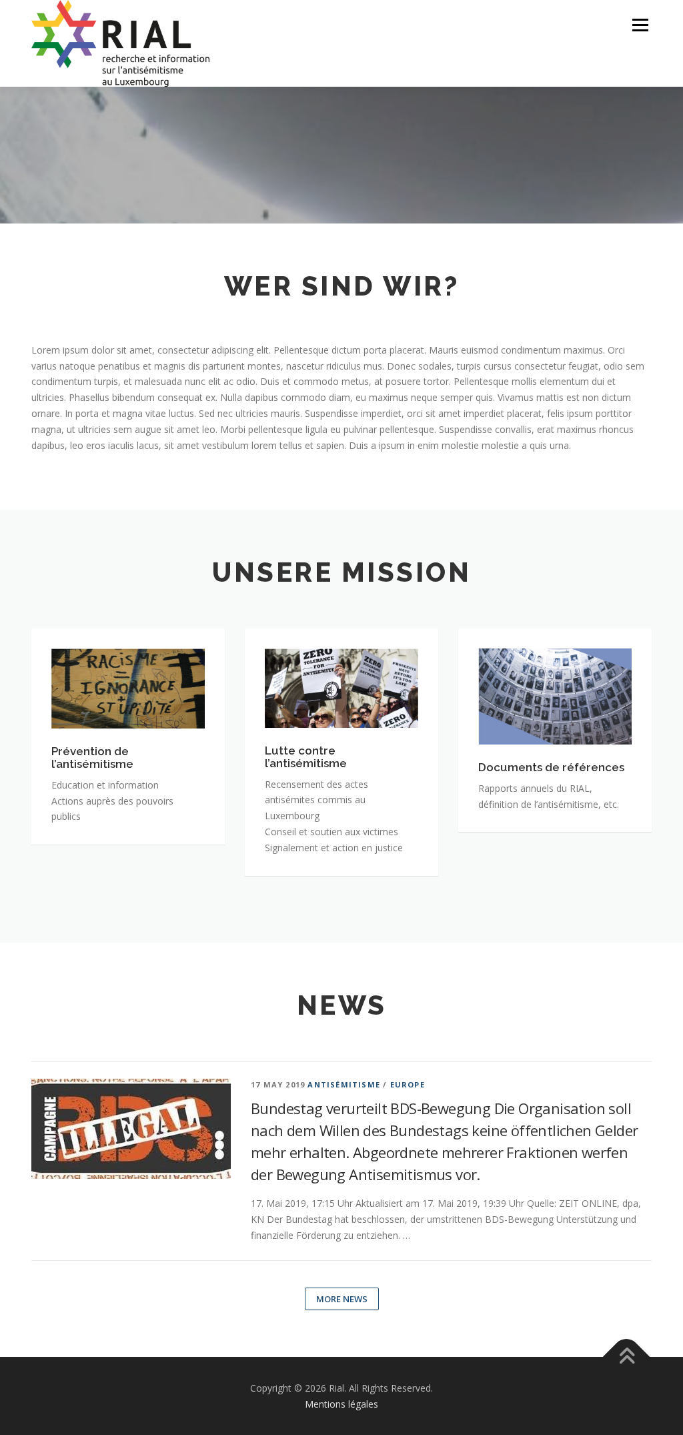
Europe (407, 1084)
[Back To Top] (626, 1357)
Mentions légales (341, 1404)
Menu (640, 25)
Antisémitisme (343, 1084)
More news (342, 1299)
